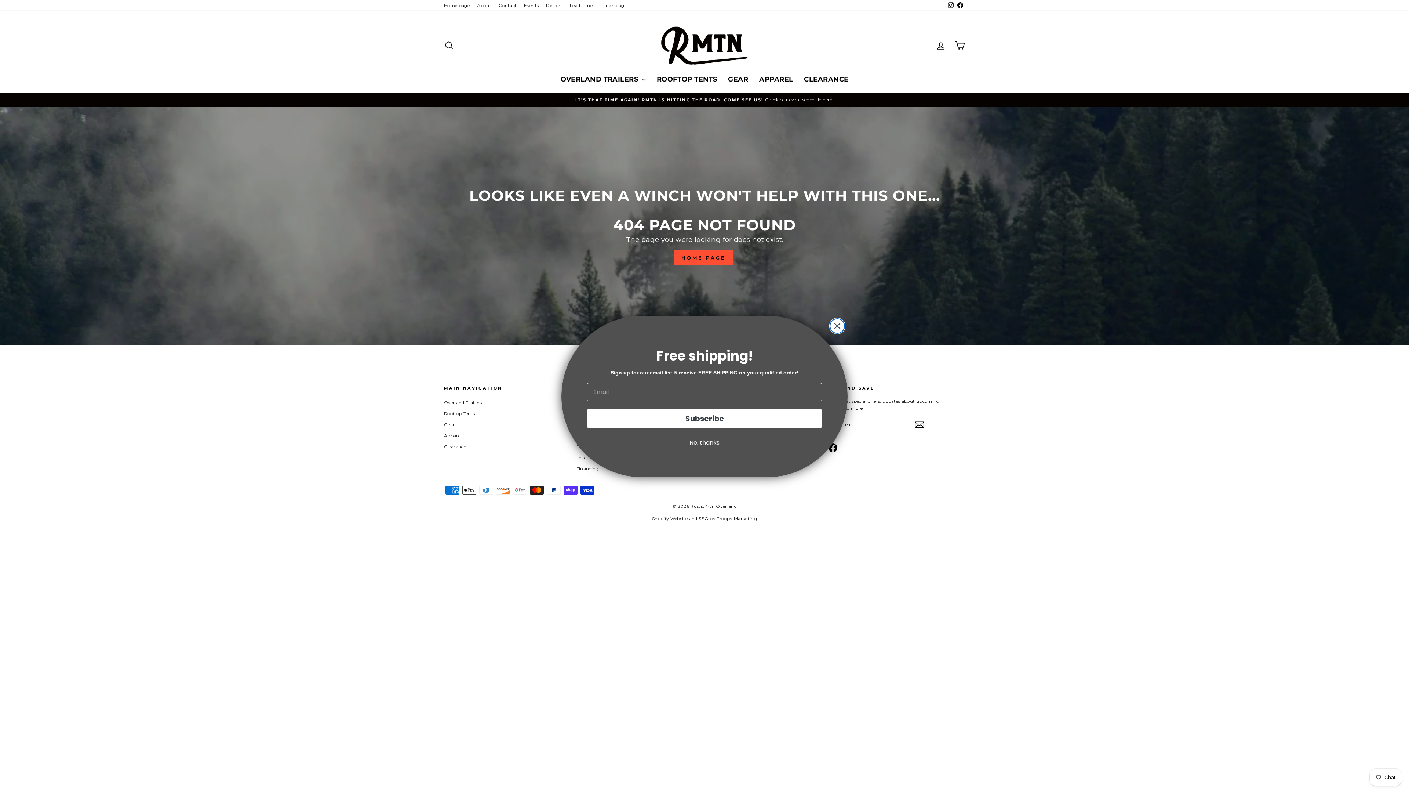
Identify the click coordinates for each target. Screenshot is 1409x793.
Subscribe (704, 418)
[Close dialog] (837, 326)
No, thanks (704, 442)
